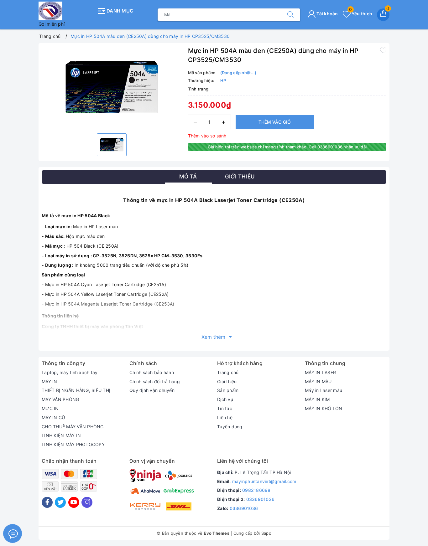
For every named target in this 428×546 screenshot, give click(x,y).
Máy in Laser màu (323, 390)
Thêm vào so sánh (207, 135)
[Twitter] (60, 502)
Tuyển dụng (230, 426)
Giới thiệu (227, 381)
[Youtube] (73, 502)
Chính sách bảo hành (151, 372)
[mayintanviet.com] (66, 11)
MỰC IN (50, 408)
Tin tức (224, 408)
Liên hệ (224, 417)
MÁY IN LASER (320, 372)
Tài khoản (327, 13)
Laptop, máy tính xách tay (69, 372)
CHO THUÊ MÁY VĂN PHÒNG (73, 426)
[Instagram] (86, 502)
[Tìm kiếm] (290, 14)
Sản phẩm (227, 390)
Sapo (266, 533)
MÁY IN (49, 381)
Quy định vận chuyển (152, 390)
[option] (112, 87)
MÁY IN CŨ (53, 417)
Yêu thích (360, 13)
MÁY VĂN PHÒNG (60, 399)
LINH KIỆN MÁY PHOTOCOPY (73, 444)
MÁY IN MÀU (318, 381)
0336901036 (260, 499)
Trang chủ (227, 372)
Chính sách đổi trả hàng (154, 381)
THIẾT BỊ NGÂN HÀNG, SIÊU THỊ (76, 390)
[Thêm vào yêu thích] (383, 50)
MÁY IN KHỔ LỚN (323, 408)
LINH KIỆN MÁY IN (61, 435)
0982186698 (256, 490)
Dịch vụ (225, 399)
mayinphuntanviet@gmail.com (264, 481)
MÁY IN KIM (317, 399)
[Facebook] (47, 502)
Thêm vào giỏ (274, 122)
